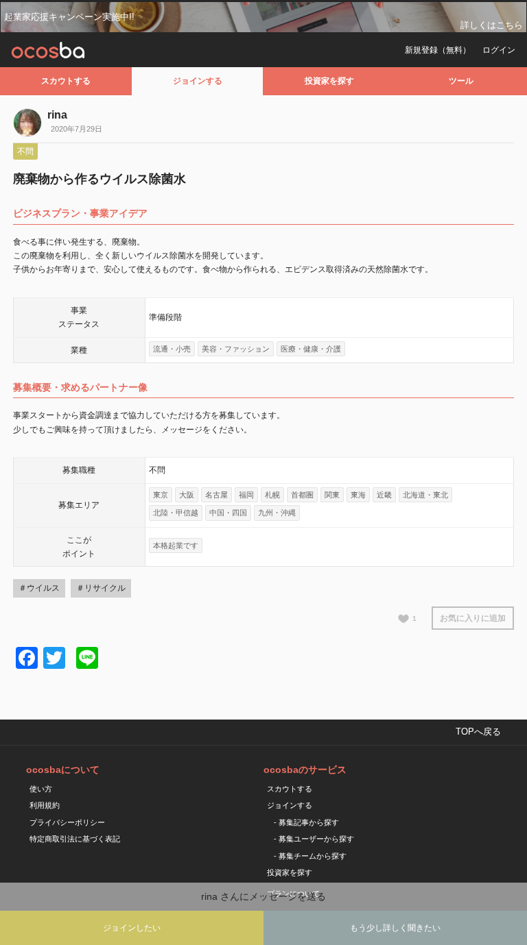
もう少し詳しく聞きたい (395, 928)
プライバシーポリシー (67, 822)
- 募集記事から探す (306, 822)
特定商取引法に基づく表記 (75, 839)
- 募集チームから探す (310, 856)
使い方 (41, 789)
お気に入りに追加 (473, 618)
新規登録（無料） (438, 50)
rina (57, 115)
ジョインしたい (132, 928)
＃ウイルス (39, 588)
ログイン (498, 50)
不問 (25, 151)
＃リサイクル (101, 588)
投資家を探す (329, 81)
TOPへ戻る (478, 731)
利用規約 (45, 805)
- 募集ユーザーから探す (314, 839)
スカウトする (66, 81)
